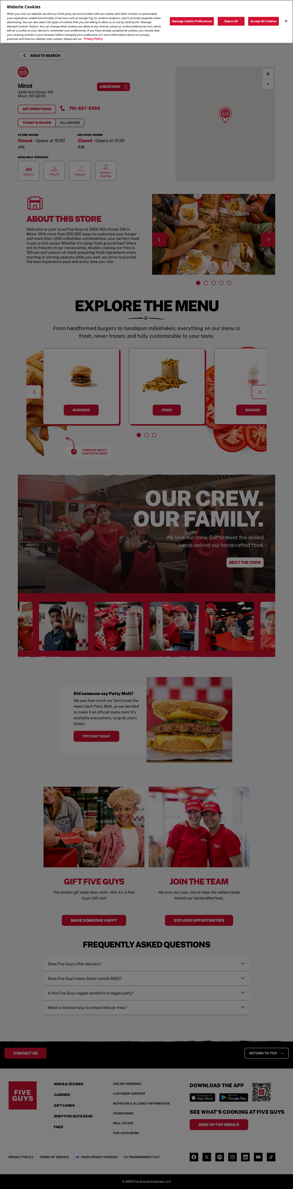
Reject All (231, 21)
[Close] (286, 21)
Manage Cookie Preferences (192, 21)
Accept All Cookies (263, 21)
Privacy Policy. (93, 39)
